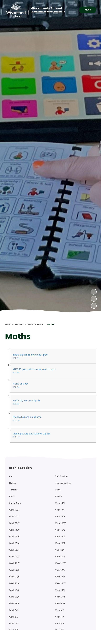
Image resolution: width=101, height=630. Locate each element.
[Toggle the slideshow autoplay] (94, 306)
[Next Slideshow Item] (94, 292)
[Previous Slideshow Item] (94, 299)
